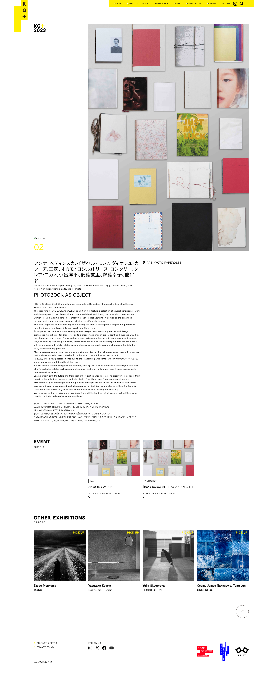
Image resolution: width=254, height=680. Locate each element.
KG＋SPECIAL (194, 4)
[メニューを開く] (248, 3)
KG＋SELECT (161, 4)
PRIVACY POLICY (45, 647)
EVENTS (212, 4)
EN (228, 4)
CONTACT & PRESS (47, 643)
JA (223, 4)
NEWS (118, 4)
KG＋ (177, 4)
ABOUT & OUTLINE (138, 4)
